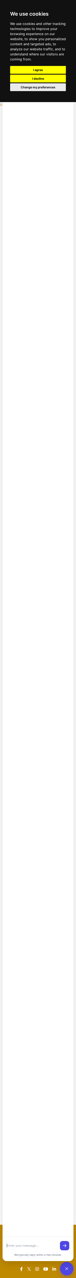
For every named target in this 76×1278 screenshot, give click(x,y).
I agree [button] (38, 70)
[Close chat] (66, 1268)
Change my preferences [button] (38, 87)
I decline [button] (38, 78)
